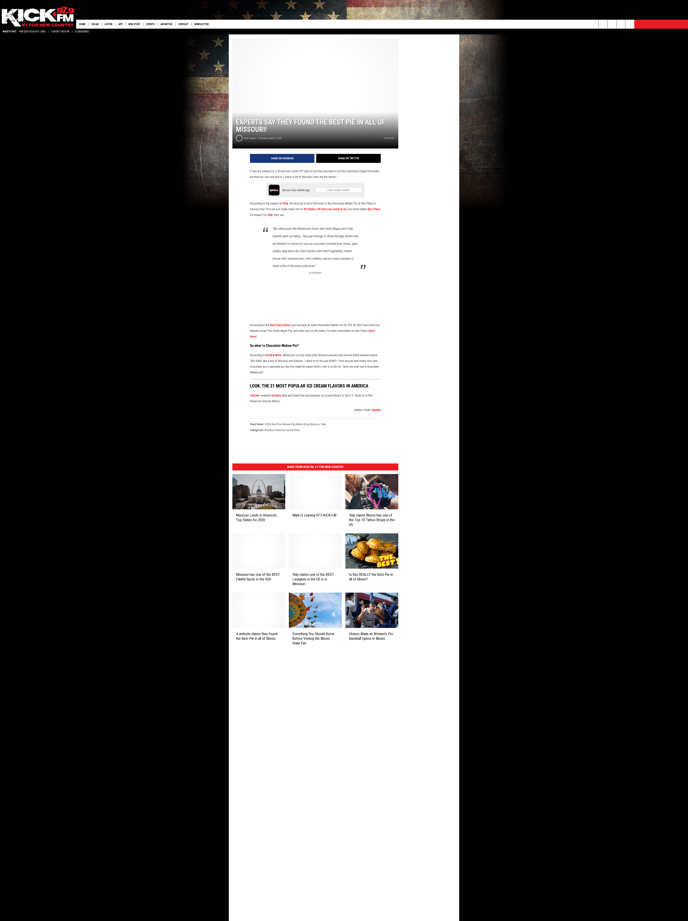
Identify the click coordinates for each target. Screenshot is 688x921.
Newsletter (201, 24)
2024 (268, 424)
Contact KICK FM (60, 31)
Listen (108, 24)
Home (82, 24)
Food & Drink (293, 430)
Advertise (166, 24)
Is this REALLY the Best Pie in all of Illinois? (371, 576)
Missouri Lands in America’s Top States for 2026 (256, 517)
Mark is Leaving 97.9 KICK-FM (314, 515)
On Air (95, 24)
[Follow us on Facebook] (621, 24)
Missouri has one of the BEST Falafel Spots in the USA (258, 576)
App (120, 24)
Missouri (315, 424)
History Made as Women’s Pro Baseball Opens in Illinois (371, 636)
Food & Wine (273, 355)
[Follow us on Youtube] (629, 24)
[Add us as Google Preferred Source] (612, 24)
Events (150, 24)
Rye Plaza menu (280, 325)
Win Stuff (134, 24)
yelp (323, 424)
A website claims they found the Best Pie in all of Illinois (256, 636)
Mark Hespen (250, 138)
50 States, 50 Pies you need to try (325, 209)
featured (279, 430)
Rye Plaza (374, 209)
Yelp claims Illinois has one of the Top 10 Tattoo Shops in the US (372, 520)
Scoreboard (82, 31)
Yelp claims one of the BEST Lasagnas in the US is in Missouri (313, 579)
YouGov (276, 395)
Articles (269, 430)
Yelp (285, 203)
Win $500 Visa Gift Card (32, 31)
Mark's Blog (302, 424)
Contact (183, 24)
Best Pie (276, 424)
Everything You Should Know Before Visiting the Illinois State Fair (313, 638)
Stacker (255, 395)
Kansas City (288, 424)
